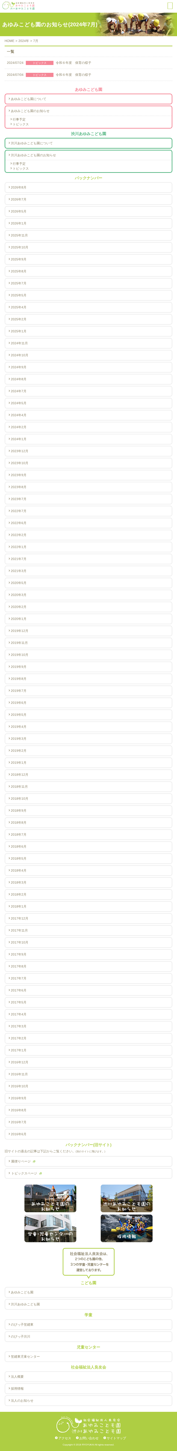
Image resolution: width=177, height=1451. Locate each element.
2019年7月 (19, 691)
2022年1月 (19, 547)
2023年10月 (19, 463)
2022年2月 (19, 535)
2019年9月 (19, 667)
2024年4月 (19, 415)
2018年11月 (19, 786)
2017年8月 (19, 966)
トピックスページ (24, 1173)
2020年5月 (19, 583)
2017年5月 (19, 1002)
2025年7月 (19, 283)
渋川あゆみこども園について (32, 143)
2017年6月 (19, 990)
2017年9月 (19, 954)
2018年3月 (19, 882)
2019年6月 (19, 703)
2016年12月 (19, 1062)
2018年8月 (19, 822)
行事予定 (19, 119)
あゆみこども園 (22, 1292)
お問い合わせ (89, 1438)
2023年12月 (19, 451)
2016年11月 (19, 1074)
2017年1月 (19, 1050)
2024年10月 (19, 355)
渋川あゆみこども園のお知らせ (33, 155)
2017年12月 (19, 918)
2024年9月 (19, 367)
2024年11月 (19, 343)
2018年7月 (19, 834)
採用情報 (17, 1388)
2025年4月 (19, 307)
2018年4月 (19, 870)
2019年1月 (19, 762)
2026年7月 (19, 199)
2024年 (23, 41)
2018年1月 (19, 906)
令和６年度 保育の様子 (49, 63)
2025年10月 (19, 247)
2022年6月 (19, 523)
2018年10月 (19, 798)
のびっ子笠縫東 (22, 1324)
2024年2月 (19, 427)
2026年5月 (19, 211)
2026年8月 (19, 187)
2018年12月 (19, 774)
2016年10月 (19, 1086)
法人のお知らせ (22, 1400)
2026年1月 (19, 223)
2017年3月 (19, 1026)
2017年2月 (19, 1038)
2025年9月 (19, 259)
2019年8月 (19, 679)
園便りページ (21, 1161)
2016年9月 (19, 1098)
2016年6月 (19, 1134)
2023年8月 (19, 487)
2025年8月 (19, 271)
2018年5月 (19, 858)
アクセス (64, 1438)
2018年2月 (19, 894)
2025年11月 (19, 235)
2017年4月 (19, 1014)
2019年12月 (19, 631)
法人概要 (17, 1376)
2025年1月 (19, 331)
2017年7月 (19, 978)
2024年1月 (19, 439)
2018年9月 (19, 810)
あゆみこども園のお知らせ (30, 111)
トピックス (21, 124)
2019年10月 (19, 655)
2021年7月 (19, 559)
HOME (9, 41)
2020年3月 (19, 595)
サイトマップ (116, 1438)
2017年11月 (19, 930)
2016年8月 (19, 1110)
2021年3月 (19, 571)
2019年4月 (19, 726)
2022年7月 (19, 511)
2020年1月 (19, 619)
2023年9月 (19, 475)
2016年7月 (19, 1122)
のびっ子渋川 (20, 1336)
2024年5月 (19, 403)
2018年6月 (19, 846)
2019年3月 (19, 738)
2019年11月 (19, 643)
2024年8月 (19, 379)
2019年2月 (19, 750)
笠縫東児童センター (25, 1356)
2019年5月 (19, 715)
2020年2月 (19, 607)
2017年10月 (19, 942)
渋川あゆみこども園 (25, 1304)
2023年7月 (19, 499)
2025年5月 (19, 295)
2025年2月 (19, 319)
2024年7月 (19, 391)
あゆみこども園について (28, 99)
